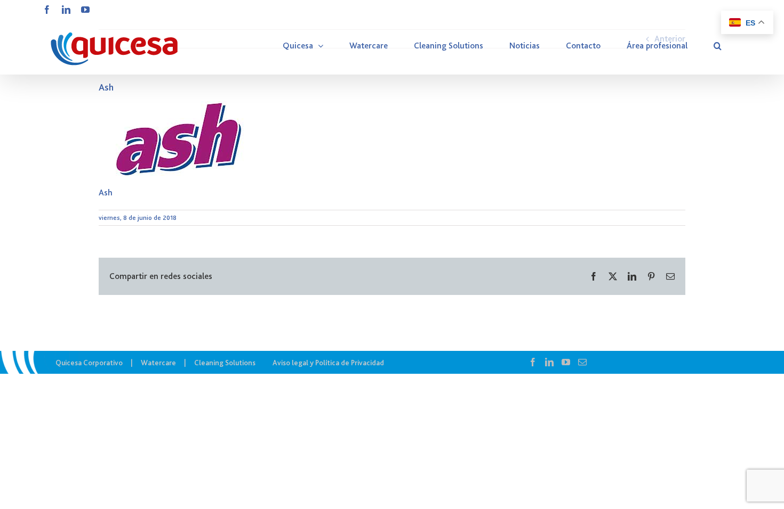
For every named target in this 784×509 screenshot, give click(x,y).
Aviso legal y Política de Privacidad (328, 362)
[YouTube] (566, 362)
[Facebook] (533, 362)
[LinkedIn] (549, 362)
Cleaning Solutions (224, 362)
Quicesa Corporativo (89, 362)
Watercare (158, 362)
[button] (717, 45)
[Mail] (582, 362)
